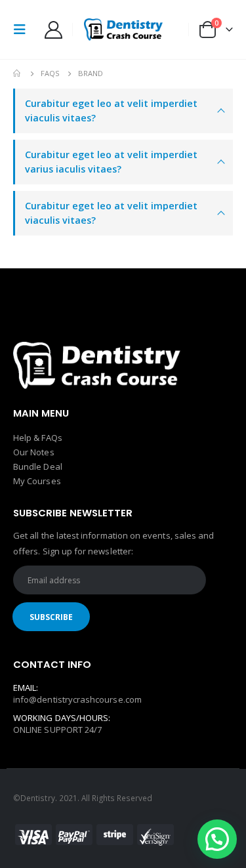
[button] (217, 839)
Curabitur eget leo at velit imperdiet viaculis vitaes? (111, 110)
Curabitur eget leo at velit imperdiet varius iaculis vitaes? (111, 161)
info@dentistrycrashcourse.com (77, 699)
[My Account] (53, 30)
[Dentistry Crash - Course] (123, 29)
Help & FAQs (37, 438)
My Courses (37, 481)
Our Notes (33, 452)
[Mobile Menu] (23, 29)
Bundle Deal (37, 466)
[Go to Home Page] (17, 73)
